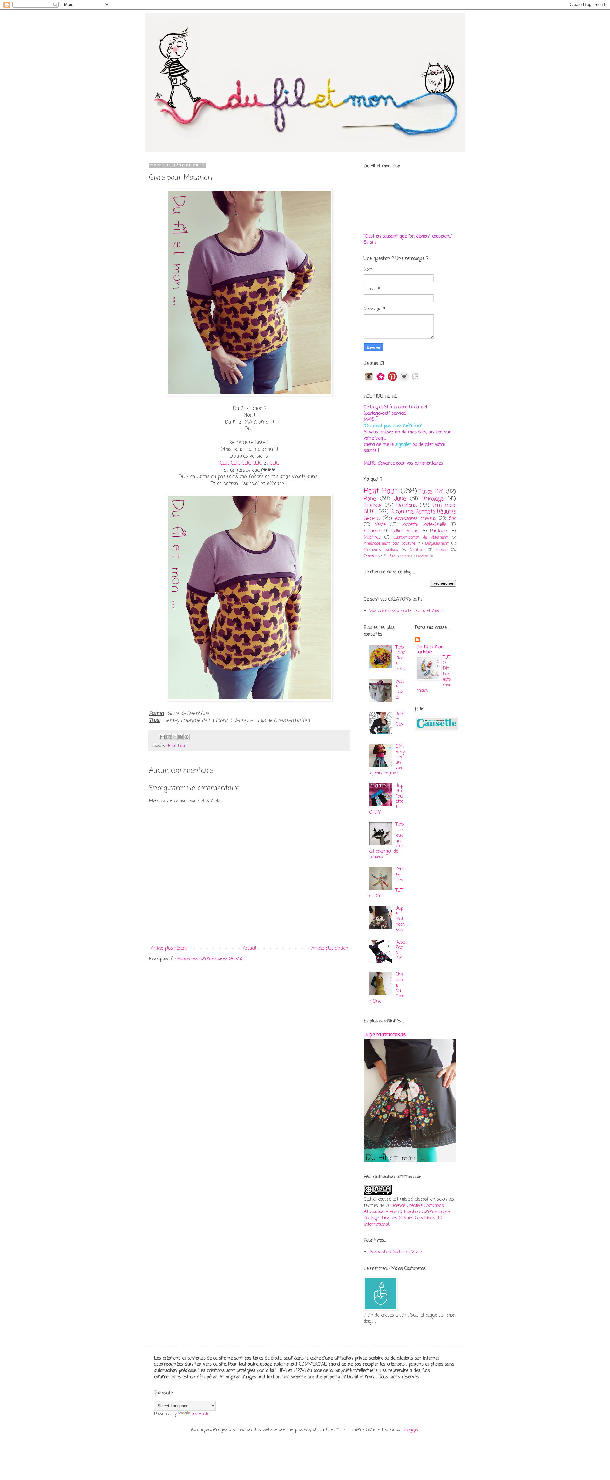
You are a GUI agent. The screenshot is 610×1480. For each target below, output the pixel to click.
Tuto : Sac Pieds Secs (400, 658)
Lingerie (422, 556)
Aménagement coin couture (389, 544)
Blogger (411, 1430)
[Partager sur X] (174, 737)
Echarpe (372, 531)
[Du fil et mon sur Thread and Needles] (404, 380)
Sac (452, 518)
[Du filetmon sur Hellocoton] (381, 380)
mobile (442, 550)
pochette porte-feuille (423, 525)
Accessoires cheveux (415, 518)
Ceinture (417, 550)
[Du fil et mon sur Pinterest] (392, 380)
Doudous (406, 505)
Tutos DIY (431, 492)
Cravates (372, 556)
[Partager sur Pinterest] (186, 737)
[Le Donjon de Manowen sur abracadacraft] (416, 380)
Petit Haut (177, 746)
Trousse (373, 505)
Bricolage (433, 499)
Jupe (400, 499)
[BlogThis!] (168, 737)
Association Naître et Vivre (395, 1252)
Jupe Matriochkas (400, 919)
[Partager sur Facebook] (180, 737)
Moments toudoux (381, 550)
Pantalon (438, 531)
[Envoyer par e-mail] (162, 737)
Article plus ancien (329, 948)
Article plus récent (169, 948)
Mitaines (372, 537)
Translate (200, 1414)
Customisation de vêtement (421, 538)
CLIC (224, 463)
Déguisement (437, 544)
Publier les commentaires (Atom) (209, 959)
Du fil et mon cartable (430, 650)
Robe (370, 499)
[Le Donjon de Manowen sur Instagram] (369, 380)
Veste (380, 525)
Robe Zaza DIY (400, 950)
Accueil (249, 948)
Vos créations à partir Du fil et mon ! (406, 611)
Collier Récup (405, 531)
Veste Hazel (400, 689)
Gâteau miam (399, 556)
